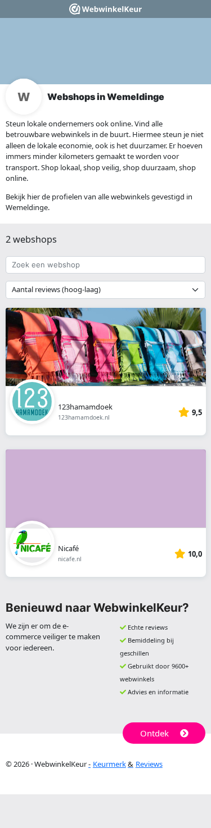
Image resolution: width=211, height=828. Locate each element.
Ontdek (154, 733)
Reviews (149, 764)
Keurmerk (109, 764)
